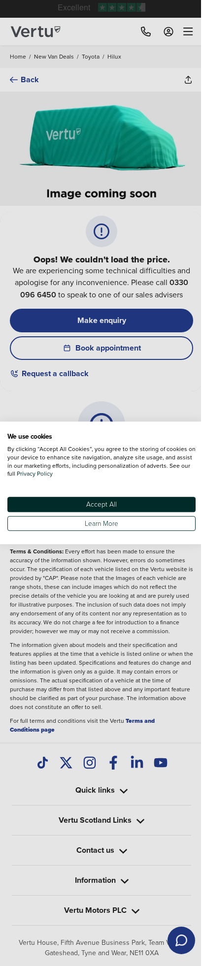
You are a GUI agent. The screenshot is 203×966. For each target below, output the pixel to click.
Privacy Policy (57, 474)
